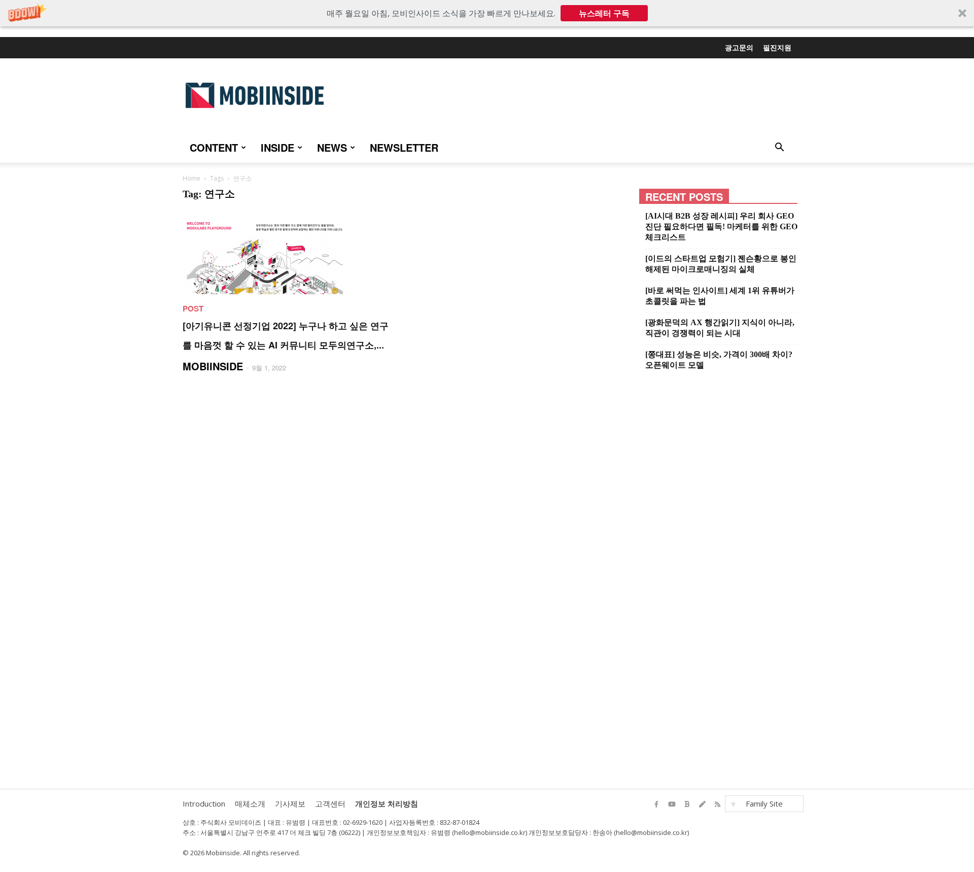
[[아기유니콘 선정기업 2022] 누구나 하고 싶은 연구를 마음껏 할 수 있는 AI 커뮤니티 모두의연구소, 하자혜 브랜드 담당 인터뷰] (288, 253)
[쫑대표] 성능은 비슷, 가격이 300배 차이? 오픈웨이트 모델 (718, 359)
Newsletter (404, 147)
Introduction (204, 803)
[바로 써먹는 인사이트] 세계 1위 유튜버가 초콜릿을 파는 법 (719, 295)
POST (193, 308)
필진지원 (777, 47)
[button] (487, 13)
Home (191, 178)
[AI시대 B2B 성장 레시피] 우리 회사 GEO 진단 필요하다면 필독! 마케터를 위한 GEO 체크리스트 (721, 226)
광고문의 (739, 47)
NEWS (332, 147)
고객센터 (330, 803)
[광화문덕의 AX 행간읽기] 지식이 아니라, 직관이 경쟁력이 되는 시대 (719, 327)
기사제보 (290, 803)
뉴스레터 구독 (604, 13)
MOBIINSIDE (213, 366)
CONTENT (214, 147)
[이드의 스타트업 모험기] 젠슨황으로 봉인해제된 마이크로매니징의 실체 (720, 263)
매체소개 (250, 803)
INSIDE (277, 147)
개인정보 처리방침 (386, 803)
